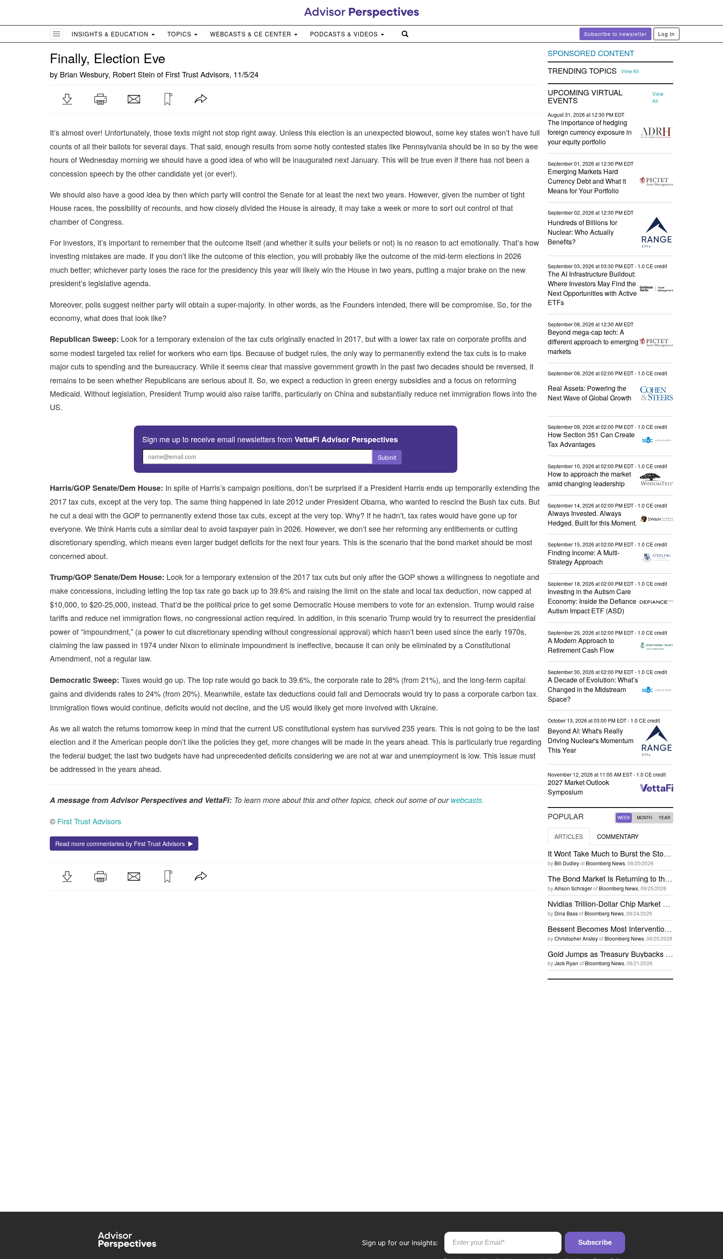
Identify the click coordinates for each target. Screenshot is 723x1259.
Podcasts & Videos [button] (345, 34)
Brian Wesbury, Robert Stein (107, 74)
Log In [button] (666, 33)
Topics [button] (180, 34)
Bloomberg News (605, 863)
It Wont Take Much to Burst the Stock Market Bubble (635, 853)
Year (664, 818)
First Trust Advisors (197, 74)
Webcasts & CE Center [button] (251, 34)
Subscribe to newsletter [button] (615, 33)
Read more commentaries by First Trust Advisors (121, 843)
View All (630, 71)
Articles (568, 836)
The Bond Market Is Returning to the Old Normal (628, 878)
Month (644, 818)
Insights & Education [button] (111, 34)
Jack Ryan (566, 963)
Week (624, 818)
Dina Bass (566, 913)
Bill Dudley (566, 863)
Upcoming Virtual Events (585, 96)
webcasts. (466, 800)
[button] (67, 99)
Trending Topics (582, 71)
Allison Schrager (573, 888)
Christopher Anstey (576, 938)
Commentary (617, 836)
